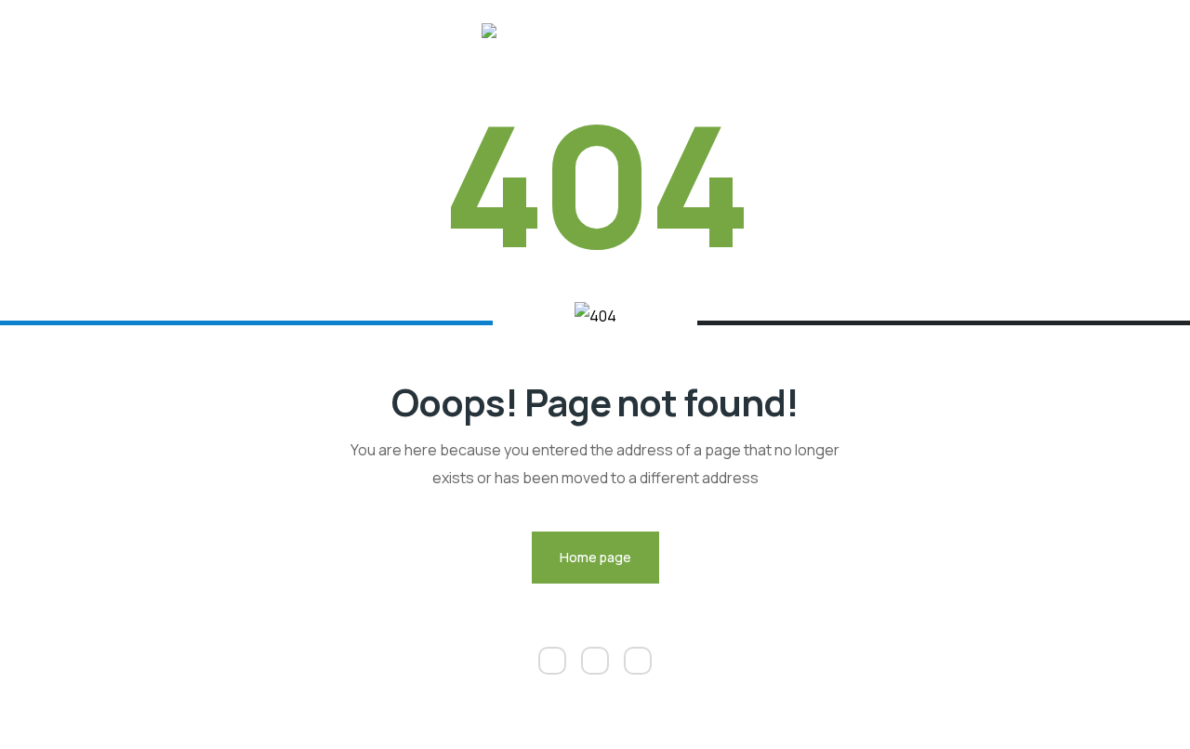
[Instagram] (595, 661)
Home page (595, 557)
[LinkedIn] (552, 661)
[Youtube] (638, 661)
